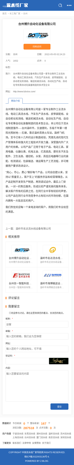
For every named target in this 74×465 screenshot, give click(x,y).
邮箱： (9, 331)
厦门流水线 (41, 437)
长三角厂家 (15, 13)
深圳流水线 (65, 437)
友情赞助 (36, 443)
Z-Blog (44, 461)
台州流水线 (29, 437)
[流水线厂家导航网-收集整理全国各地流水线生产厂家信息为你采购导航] (15, 5)
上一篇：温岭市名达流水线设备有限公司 (28, 228)
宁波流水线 (18, 434)
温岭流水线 (53, 434)
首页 (4, 13)
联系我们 (17, 443)
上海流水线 (18, 437)
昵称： (9, 319)
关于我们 (46, 443)
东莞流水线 (29, 434)
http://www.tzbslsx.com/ (24, 91)
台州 (25, 13)
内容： (9, 368)
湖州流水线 (41, 434)
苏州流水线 (65, 434)
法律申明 (26, 443)
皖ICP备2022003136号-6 (36, 456)
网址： (9, 343)
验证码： (10, 356)
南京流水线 (53, 437)
